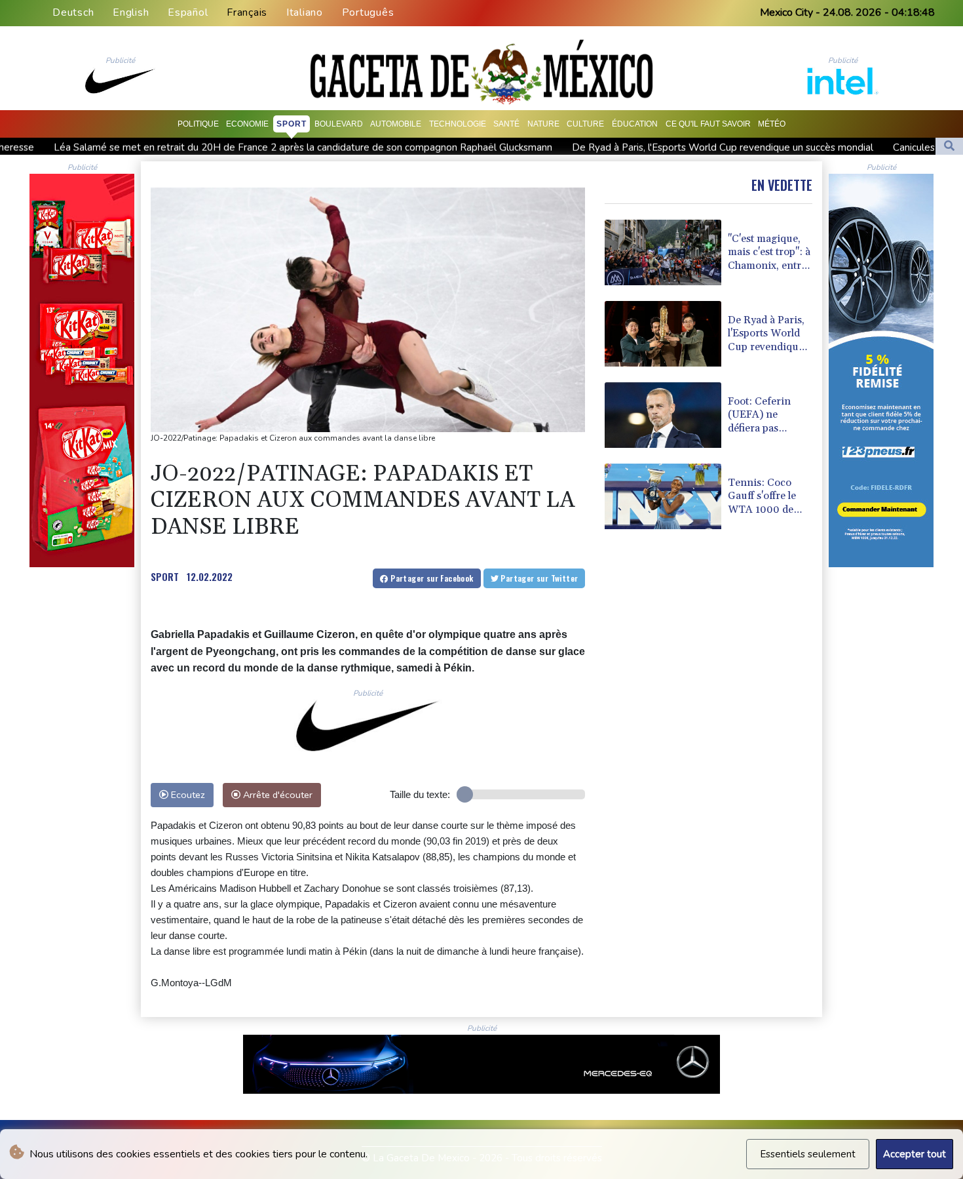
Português (368, 12)
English (131, 12)
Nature (543, 124)
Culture (585, 124)
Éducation (635, 124)
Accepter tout (914, 1154)
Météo (771, 124)
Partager (431, 578)
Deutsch (73, 12)
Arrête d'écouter (276, 794)
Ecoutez (186, 794)
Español (188, 12)
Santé (506, 124)
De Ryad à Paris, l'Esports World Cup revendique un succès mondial (600, 147)
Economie (247, 124)
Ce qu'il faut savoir (708, 124)
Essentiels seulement (808, 1154)
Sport (291, 124)
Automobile (395, 124)
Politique (198, 124)
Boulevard (338, 124)
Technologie (457, 124)
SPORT (165, 576)
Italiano (304, 12)
